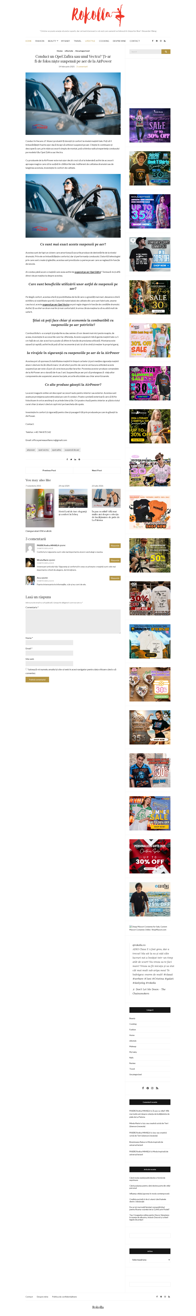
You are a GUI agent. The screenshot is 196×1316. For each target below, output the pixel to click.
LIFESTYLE (90, 41)
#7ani (147, 978)
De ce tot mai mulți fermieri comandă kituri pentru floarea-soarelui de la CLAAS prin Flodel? (149, 1208)
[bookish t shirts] (149, 426)
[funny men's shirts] (149, 254)
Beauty (132, 1018)
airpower (31, 450)
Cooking (132, 1024)
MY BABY (65, 41)
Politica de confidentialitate (64, 1296)
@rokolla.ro (139, 945)
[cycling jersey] (149, 555)
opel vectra (43, 450)
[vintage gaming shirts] (149, 770)
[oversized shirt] (149, 297)
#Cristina (158, 978)
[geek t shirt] (149, 168)
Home (60, 51)
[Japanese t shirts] (149, 813)
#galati (169, 978)
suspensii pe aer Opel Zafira (88, 271)
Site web (30, 658)
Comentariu (32, 607)
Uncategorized (82, 51)
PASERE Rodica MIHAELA (48, 545)
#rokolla (151, 982)
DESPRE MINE (119, 41)
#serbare (138, 978)
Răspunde (115, 545)
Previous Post (49, 470)
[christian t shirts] (149, 899)
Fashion (132, 1029)
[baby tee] (149, 469)
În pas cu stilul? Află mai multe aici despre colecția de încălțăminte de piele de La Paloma (106, 515)
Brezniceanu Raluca (137, 1142)
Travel (132, 1069)
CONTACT (135, 41)
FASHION (39, 41)
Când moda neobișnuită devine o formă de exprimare (147, 1179)
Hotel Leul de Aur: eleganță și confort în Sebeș (73, 513)
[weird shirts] (149, 383)
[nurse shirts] (149, 684)
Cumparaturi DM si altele (39, 531)
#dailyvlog (139, 982)
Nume (29, 638)
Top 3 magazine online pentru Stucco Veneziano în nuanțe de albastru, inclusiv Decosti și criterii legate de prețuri (149, 1217)
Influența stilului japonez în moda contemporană (149, 1193)
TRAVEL (77, 41)
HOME (29, 41)
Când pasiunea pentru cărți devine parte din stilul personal (149, 1187)
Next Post (97, 470)
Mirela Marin (42, 560)
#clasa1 (168, 974)
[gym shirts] (149, 727)
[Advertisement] (150, 81)
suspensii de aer (72, 450)
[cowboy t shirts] (149, 598)
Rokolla (98, 1307)
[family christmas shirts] (149, 512)
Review (132, 1063)
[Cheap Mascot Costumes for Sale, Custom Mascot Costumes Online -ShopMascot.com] (149, 928)
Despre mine (42, 1296)
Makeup (132, 1046)
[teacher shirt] (149, 340)
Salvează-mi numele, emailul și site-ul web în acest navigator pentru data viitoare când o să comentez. (71, 671)
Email (29, 648)
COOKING (104, 41)
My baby (133, 1052)
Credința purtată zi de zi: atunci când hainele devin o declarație (147, 1200)
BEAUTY (52, 41)
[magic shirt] (149, 125)
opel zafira (56, 450)
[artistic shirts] (149, 211)
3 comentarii (82, 66)
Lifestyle (69, 51)
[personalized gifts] (149, 856)
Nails (131, 1057)
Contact (29, 1296)
